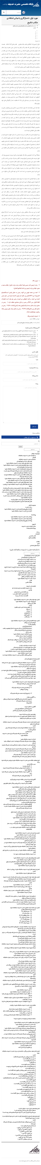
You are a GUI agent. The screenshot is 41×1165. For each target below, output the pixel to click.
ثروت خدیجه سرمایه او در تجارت (27, 645)
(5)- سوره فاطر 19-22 (26, 919)
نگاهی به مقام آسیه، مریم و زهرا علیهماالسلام (24, 936)
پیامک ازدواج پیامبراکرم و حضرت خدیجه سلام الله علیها (18, 520)
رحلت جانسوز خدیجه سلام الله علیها (27, 963)
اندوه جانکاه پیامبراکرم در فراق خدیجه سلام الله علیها (22, 968)
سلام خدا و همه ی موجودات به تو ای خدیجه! (25, 1018)
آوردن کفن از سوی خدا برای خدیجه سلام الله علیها (23, 966)
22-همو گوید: (32, 1099)
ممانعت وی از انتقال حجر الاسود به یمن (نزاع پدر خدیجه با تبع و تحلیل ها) (20, 568)
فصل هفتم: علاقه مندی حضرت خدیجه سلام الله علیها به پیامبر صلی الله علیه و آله (18, 475)
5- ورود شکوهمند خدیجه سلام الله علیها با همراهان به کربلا (17, 1001)
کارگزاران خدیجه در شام (25, 637)
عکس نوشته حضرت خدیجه (29, 526)
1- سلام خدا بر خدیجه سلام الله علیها (22, 884)
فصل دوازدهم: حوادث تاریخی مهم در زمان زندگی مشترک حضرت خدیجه (21, 877)
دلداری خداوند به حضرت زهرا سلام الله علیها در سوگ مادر (21, 965)
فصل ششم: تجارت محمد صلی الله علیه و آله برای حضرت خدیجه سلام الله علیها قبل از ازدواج (18, 471)
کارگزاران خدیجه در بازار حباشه (24, 635)
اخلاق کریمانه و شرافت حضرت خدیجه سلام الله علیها (19, 651)
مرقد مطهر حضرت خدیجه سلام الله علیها (25, 970)
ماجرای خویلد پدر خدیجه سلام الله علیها (26, 815)
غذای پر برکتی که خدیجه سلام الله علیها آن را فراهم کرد (22, 878)
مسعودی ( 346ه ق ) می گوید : (24, 1129)
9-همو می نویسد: (31, 1072)
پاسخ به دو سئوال (31, 668)
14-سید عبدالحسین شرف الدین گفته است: (25, 1083)
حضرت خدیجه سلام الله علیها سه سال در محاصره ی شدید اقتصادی (19, 901)
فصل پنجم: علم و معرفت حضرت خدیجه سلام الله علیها (18, 469)
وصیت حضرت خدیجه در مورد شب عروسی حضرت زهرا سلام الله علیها (19, 958)
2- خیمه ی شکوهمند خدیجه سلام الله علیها (21, 991)
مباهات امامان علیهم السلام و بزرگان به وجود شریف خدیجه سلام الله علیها (19, 944)
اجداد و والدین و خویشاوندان (28, 557)
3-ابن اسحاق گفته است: (29, 1060)
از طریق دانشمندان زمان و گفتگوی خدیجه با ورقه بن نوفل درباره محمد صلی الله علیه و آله (17, 700)
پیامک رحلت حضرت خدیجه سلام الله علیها (21, 516)
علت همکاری (28, 731)
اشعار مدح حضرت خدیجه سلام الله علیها (22, 511)
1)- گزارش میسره (27, 766)
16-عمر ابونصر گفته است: (29, 1087)
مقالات (38, 541)
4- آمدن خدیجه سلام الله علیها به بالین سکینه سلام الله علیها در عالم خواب (18, 998)
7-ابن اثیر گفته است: (30, 1068)
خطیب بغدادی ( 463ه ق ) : (25, 1131)
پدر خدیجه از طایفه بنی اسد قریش (27, 561)
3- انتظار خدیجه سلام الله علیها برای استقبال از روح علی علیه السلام (17, 994)
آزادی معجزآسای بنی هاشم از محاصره (26, 903)
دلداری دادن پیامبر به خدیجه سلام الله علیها (25, 955)
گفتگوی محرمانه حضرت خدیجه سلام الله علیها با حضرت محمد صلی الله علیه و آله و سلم (18, 807)
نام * (37, 360)
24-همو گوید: (32, 1102)
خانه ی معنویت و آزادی (26, 1045)
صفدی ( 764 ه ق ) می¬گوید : (25, 1137)
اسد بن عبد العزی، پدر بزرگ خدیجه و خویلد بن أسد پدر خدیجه (20, 570)
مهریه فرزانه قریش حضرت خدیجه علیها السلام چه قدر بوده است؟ (19, 1112)
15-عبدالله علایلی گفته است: (28, 1085)
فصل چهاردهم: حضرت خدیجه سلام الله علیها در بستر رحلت (17, 491)
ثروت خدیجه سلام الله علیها (25, 653)
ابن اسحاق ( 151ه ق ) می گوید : (24, 1127)
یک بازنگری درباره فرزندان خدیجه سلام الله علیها (23, 666)
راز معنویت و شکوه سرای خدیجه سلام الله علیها (24, 1043)
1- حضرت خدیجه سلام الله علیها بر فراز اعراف (20, 1009)
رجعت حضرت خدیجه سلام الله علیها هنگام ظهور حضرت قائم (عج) (19, 984)
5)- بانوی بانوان (28, 614)
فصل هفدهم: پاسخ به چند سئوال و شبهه (21, 499)
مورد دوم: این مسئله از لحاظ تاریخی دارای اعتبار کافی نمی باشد (20, 678)
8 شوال (34, 524)
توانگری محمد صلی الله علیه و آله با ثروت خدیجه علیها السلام (21, 748)
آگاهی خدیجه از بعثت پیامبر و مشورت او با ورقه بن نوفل (22, 794)
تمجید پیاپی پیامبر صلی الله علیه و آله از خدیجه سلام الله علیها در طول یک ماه (20, 1034)
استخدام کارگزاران (27, 626)
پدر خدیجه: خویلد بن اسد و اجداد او (27, 559)
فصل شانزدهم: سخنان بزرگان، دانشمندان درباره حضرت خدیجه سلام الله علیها (17, 496)
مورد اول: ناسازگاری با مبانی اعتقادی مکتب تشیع (23, 676)
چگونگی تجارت (32, 624)
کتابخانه (37, 534)
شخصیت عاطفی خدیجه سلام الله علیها (26, 859)
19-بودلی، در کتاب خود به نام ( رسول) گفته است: (23, 1093)
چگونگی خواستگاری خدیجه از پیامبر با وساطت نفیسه (22, 796)
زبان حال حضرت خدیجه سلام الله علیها (26, 813)
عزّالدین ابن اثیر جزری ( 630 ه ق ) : (23, 1135)
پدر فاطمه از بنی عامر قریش (21, 591)
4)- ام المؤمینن (28, 613)
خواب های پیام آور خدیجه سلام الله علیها (26, 792)
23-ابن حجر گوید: (31, 1100)
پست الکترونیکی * (33, 368)
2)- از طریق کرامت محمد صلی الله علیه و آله (21, 693)
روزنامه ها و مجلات (31, 528)
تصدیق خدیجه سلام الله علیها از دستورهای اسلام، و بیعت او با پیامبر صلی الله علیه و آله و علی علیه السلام (19, 927)
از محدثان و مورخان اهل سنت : (28, 1125)
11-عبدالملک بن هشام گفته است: (27, 1076)
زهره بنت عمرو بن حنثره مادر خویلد (27, 574)
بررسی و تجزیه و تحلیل (30, 840)
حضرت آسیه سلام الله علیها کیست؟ (27, 938)
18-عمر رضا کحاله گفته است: (28, 1091)
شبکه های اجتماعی (35, 545)
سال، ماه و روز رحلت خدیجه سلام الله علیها (25, 953)
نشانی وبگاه (35, 376)
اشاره (30, 605)
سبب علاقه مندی (31, 764)
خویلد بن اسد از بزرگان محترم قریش (26, 563)
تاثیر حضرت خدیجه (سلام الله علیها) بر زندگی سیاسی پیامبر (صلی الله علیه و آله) (19, 337)
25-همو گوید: (32, 1104)
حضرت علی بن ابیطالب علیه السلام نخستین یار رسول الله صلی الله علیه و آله (19, 1122)
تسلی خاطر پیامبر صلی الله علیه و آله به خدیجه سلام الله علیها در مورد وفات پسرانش (20, 843)
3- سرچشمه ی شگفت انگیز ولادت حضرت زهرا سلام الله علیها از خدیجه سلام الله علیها (18, 891)
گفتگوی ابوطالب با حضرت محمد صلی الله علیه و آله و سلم (18, 804)
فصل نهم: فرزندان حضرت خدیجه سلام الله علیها (20, 480)
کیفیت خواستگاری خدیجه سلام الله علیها (25, 790)
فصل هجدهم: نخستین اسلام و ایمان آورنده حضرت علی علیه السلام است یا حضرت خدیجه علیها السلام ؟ (20, 1117)
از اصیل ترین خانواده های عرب (20, 593)
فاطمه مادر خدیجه (31, 586)
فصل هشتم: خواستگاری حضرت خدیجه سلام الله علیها (18, 478)
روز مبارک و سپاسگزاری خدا (28, 825)
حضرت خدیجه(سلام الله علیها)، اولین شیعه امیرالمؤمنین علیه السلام (20, 334)
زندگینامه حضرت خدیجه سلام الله (27, 455)
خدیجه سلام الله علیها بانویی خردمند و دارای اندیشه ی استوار (20, 716)
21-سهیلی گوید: (31, 1097)
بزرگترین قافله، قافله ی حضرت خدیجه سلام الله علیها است (17, 655)
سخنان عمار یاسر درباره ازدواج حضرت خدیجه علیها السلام (21, 798)
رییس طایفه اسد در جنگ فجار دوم (27, 565)
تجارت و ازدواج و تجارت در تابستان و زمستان (24, 647)
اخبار (38, 543)
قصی (30, 580)
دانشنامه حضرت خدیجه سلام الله (27, 459)
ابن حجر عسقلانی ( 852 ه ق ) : (24, 1139)
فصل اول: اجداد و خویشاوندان (24, 461)
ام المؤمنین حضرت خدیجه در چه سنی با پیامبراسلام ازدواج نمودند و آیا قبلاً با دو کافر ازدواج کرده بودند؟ (19, 671)
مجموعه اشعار (32, 505)
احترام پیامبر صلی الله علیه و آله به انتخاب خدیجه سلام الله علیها (20, 838)
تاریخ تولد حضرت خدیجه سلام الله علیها (26, 601)
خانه (38, 451)
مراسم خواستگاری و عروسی (28, 802)
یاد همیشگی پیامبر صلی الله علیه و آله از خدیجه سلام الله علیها (20, 1028)
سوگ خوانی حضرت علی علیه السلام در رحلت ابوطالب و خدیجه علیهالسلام (20, 977)
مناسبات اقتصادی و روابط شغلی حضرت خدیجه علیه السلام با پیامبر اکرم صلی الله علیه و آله (19, 341)
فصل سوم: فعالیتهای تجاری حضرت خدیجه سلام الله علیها (18, 465)
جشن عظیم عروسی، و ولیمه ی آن (27, 819)
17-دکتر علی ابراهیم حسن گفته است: (26, 1089)
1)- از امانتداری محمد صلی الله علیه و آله (22, 687)
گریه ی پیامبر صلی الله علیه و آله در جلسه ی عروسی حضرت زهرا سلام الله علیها (20, 1031)
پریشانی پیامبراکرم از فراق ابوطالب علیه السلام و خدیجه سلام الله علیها (19, 973)
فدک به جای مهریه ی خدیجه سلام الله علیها (25, 1041)
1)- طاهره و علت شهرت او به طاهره (23, 607)
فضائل (34, 457)
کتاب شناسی (32, 535)
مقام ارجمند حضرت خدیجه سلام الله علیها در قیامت (23, 1005)
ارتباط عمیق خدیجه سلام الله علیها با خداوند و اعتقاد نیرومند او (20, 947)
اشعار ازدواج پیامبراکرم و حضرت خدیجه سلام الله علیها (18, 509)
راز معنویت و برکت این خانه (25, 1047)
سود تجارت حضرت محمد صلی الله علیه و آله (25, 754)
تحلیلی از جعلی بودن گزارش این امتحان (22, 710)
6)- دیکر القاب (28, 616)
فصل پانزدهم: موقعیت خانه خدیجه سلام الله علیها (19, 493)
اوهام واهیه (29, 829)
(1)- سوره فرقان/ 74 (26, 911)
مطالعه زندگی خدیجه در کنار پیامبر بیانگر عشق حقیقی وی (17, 783)
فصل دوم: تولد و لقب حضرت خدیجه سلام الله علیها (19, 463)
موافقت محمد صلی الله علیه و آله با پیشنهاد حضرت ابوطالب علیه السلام (20, 742)
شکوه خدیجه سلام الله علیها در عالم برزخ (25, 986)
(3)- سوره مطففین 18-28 (25, 915)
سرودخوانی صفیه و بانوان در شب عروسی (25, 821)
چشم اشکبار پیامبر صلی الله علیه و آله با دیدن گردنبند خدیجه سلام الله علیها (19, 1038)
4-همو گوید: (32, 1062)
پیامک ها (33, 514)
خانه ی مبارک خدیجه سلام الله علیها (27, 1026)
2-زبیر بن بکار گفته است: (29, 1058)
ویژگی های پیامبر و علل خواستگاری (27, 788)
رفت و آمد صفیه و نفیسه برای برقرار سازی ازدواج (23, 811)
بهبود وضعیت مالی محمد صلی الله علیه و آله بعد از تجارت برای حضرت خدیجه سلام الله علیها (20, 751)
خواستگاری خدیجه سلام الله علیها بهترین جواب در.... (22, 827)
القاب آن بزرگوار (32, 603)
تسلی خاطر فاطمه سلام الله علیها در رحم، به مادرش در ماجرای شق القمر (19, 851)
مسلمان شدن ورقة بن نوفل (29, 898)
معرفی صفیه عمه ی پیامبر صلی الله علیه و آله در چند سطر (21, 823)
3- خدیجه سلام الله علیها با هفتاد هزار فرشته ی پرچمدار (18, 1014)
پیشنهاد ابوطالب (24, 689)
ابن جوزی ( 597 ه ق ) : (26, 1133)
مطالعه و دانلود (32, 537)
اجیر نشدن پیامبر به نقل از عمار (24, 641)
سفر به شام (29, 632)
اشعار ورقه (29, 702)
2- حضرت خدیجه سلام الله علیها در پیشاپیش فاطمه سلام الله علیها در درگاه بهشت (17, 1012)
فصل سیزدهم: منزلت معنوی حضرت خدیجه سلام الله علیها (17, 490)
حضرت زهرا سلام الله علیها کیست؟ (27, 942)
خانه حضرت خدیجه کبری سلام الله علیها (26, 1024)
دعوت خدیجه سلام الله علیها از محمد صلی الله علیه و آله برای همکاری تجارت (21, 728)
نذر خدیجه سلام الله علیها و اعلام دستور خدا (25, 854)
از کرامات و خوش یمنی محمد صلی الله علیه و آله (24, 756)
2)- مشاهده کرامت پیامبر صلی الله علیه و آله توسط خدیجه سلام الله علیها (17, 769)
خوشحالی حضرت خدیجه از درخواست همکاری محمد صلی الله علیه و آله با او (19, 746)
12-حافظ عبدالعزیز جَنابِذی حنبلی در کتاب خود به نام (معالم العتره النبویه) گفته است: (19, 1078)
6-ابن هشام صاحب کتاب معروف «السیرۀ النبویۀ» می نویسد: (21, 1066)
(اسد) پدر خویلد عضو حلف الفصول (27, 572)
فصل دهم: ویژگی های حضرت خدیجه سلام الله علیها (19, 482)
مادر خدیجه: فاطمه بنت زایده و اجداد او (22, 588)
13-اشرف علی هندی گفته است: (28, 1081)
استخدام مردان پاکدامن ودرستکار (23, 630)
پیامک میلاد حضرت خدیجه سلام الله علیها (21, 518)
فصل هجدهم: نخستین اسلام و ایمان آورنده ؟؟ (20, 501)
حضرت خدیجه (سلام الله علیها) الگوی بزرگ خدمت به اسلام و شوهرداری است (19, 332)
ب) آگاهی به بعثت (31, 697)
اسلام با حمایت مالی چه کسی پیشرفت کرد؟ (25, 1110)
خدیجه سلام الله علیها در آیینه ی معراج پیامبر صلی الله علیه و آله (20, 880)
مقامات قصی (29, 582)
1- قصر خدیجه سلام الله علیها (24, 989)
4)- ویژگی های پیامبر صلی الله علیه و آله (22, 775)
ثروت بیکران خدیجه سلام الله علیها (27, 865)
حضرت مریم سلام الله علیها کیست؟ (27, 940)
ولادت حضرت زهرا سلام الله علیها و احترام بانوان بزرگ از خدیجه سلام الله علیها (20, 847)
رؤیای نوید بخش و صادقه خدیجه (27, 714)
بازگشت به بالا (36, 433)
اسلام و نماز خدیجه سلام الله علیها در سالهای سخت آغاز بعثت (20, 896)
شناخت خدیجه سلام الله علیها (28, 739)
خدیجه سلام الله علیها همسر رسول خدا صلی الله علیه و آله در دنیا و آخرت (19, 933)
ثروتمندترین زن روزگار (30, 622)
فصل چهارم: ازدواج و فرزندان (24, 322)
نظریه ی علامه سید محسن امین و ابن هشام (25, 836)
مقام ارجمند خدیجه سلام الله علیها (27, 930)
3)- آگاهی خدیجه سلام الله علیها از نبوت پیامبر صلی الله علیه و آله (17, 772)
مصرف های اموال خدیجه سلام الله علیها (26, 873)
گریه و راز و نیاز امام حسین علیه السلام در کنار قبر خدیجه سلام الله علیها (19, 981)
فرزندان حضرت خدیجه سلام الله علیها (26, 834)
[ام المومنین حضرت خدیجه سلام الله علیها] (30, 1149)
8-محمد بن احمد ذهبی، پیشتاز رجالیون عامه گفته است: (22, 1070)
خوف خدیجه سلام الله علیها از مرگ (27, 961)
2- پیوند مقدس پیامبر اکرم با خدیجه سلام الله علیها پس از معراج (17, 887)
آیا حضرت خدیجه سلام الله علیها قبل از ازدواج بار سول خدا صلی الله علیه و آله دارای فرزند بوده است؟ (19, 663)
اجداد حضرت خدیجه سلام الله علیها (27, 578)
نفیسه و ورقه (28, 781)
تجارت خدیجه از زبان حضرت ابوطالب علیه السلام (20, 639)
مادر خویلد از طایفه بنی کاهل (28, 576)
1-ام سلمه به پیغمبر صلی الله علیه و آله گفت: (24, 1056)
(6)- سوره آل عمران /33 (26, 921)
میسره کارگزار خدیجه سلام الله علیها (23, 634)
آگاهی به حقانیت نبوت (30, 706)
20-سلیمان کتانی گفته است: (28, 1095)
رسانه (38, 532)
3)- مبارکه (29, 611)
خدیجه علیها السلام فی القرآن (28, 909)
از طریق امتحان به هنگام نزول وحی (23, 708)
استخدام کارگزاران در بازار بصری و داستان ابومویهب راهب (17, 628)
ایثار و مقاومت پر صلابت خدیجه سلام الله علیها (24, 900)
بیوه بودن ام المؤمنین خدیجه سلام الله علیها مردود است (22, 674)
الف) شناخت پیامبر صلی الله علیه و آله (26, 683)
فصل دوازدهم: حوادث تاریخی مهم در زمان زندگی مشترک (17, 488)
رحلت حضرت (28, 507)
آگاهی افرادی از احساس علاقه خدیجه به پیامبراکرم (23, 779)
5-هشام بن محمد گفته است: (28, 1064)
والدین (30, 590)
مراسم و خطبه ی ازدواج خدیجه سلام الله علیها (24, 817)
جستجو (20, 447)
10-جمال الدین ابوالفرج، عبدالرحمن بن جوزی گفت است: (21, 1074)
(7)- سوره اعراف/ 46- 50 (25, 922)
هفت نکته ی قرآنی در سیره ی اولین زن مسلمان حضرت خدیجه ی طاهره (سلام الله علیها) (19, 345)
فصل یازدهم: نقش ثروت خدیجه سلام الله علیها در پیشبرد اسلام (17, 485)
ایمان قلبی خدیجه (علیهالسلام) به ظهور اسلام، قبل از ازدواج (21, 861)
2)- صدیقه (29, 609)
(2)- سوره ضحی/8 (27, 913)
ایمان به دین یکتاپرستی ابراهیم (28, 718)
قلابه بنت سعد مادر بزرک (21, 595)
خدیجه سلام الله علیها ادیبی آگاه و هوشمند (25, 863)
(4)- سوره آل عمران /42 (26, 917)
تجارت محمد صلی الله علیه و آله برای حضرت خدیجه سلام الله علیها (15, 734)
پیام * (36, 384)
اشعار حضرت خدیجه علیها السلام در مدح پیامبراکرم (23, 800)
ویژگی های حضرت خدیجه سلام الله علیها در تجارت (23, 649)
